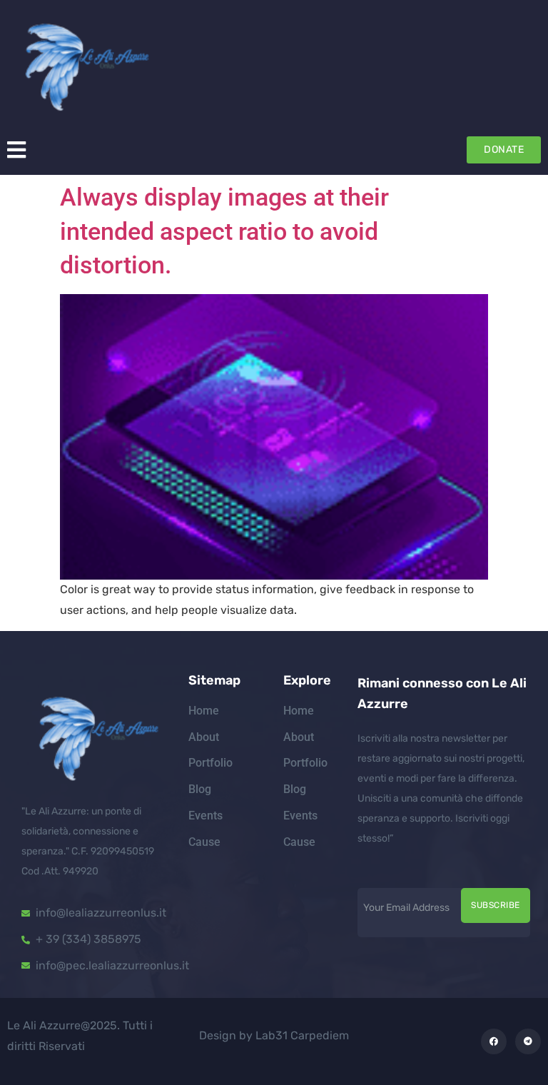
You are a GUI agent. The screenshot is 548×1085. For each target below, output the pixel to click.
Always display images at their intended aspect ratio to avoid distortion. (224, 231)
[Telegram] (528, 1041)
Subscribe (495, 905)
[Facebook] (494, 1041)
